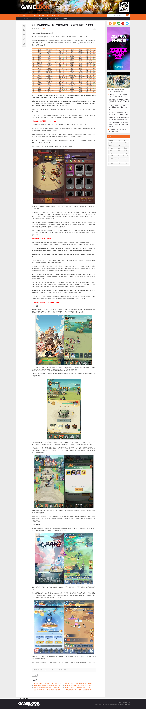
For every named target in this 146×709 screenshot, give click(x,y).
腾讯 (125, 145)
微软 (119, 158)
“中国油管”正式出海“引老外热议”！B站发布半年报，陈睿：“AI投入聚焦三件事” (118, 107)
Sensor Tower (112, 150)
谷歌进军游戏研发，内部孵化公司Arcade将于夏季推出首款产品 (48, 683)
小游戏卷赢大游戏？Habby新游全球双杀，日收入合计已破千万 (79, 687)
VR (118, 153)
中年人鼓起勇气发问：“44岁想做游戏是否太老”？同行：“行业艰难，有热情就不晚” (118, 124)
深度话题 (25, 18)
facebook (111, 145)
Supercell (111, 140)
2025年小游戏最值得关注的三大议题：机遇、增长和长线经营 (48, 685)
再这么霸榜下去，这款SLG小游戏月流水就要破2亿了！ (48, 690)
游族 (119, 140)
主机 (35, 15)
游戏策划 (49, 18)
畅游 (125, 150)
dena (118, 142)
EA (118, 161)
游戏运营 (57, 18)
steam (125, 163)
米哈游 (111, 153)
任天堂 (125, 153)
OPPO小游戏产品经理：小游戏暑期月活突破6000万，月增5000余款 (79, 690)
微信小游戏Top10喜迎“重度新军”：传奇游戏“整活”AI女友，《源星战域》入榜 (48, 687)
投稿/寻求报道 (126, 702)
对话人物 (33, 18)
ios (125, 158)
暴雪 (119, 163)
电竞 (59, 15)
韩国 (119, 150)
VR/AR (53, 15)
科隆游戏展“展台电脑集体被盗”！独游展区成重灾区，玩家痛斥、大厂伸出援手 (119, 101)
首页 (18, 15)
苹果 (112, 155)
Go (128, 15)
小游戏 (43, 28)
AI (47, 15)
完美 (119, 148)
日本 (112, 163)
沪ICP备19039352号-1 (125, 704)
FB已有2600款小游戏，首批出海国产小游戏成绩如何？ (79, 685)
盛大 (119, 155)
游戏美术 (41, 18)
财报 (119, 145)
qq (125, 161)
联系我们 (120, 702)
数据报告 (65, 18)
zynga (125, 140)
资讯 (24, 15)
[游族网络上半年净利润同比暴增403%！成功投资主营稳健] (118, 81)
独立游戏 (41, 15)
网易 (112, 148)
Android (126, 142)
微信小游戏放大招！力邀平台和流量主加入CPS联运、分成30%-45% (79, 683)
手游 (29, 15)
